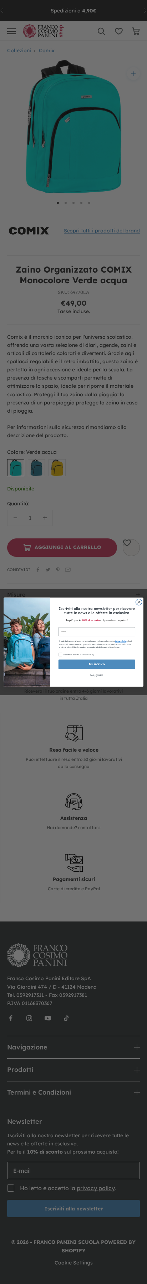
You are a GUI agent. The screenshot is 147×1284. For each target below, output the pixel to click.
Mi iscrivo (97, 664)
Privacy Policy (121, 641)
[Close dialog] (139, 602)
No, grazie (96, 674)
